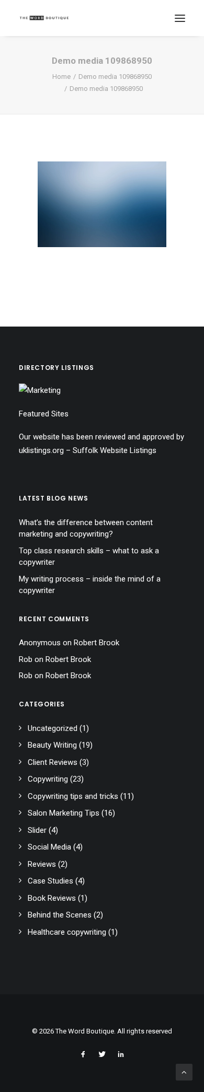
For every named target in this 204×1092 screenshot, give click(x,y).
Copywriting (48, 779)
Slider (37, 830)
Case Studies (50, 881)
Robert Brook (96, 642)
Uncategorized (52, 728)
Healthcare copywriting (67, 932)
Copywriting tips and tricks (73, 796)
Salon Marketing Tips (63, 813)
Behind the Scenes (60, 915)
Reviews (42, 864)
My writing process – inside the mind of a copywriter (90, 585)
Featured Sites (44, 414)
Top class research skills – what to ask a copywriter (89, 556)
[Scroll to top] (184, 1071)
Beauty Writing (52, 745)
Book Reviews (52, 898)
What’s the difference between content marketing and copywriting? (86, 528)
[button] (180, 18)
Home (61, 76)
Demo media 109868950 (115, 76)
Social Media (49, 847)
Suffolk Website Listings (114, 450)
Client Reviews (52, 762)
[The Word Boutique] (44, 18)
